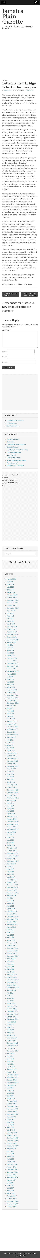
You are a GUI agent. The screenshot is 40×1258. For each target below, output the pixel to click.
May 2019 (10, 808)
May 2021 (10, 745)
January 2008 (11, 1167)
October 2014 (11, 953)
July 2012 (10, 1024)
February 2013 (12, 1006)
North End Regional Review (16, 460)
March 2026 (11, 592)
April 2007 (10, 1191)
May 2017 (10, 872)
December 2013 (12, 980)
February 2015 (12, 943)
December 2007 (12, 1169)
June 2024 (10, 648)
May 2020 (10, 777)
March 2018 (11, 845)
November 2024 (12, 634)
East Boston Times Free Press (17, 450)
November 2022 (12, 698)
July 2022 (10, 708)
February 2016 (12, 911)
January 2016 (11, 914)
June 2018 (10, 837)
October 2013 (11, 985)
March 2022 (11, 719)
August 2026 (11, 579)
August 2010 (11, 1085)
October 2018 (11, 827)
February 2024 (12, 658)
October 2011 (11, 1048)
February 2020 (12, 785)
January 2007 (11, 1198)
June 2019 (10, 806)
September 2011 (12, 1051)
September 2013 (13, 988)
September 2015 (13, 924)
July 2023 (10, 677)
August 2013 (11, 990)
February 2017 (12, 880)
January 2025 (11, 629)
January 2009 (11, 1135)
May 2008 (10, 1156)
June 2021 (10, 742)
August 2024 (11, 642)
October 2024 (11, 637)
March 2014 (11, 972)
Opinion (4, 80)
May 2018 (10, 840)
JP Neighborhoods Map (15, 420)
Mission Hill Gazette (14, 458)
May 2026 (10, 587)
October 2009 (11, 1112)
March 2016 (11, 909)
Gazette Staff (7, 90)
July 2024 (10, 645)
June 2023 (10, 679)
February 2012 (12, 1038)
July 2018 (10, 835)
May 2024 (10, 650)
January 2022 (11, 724)
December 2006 (12, 1201)
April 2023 (10, 684)
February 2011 (12, 1069)
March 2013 (11, 1003)
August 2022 (11, 705)
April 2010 (10, 1096)
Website (5, 362)
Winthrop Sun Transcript (15, 465)
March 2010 (11, 1098)
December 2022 (12, 695)
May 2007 (10, 1188)
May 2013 (10, 998)
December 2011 (12, 1043)
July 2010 (10, 1088)
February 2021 (12, 753)
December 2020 (12, 758)
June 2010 (10, 1090)
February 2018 (12, 848)
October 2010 (11, 1080)
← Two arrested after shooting (10, 294)
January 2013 (11, 1009)
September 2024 (13, 640)
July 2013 (10, 993)
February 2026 (12, 595)
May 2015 (10, 935)
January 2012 (11, 1040)
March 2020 (11, 782)
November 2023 (12, 666)
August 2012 (11, 1022)
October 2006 (11, 1206)
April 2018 (10, 843)
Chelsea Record (12, 447)
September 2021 (13, 734)
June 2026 (10, 584)
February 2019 (12, 816)
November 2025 (12, 603)
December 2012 (12, 1011)
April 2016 (10, 906)
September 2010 (13, 1082)
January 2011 (11, 1072)
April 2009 (10, 1127)
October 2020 (11, 764)
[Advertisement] (20, 57)
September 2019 (13, 798)
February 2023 (12, 690)
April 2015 (10, 937)
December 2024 (12, 632)
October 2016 (11, 890)
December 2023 (12, 663)
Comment (6, 330)
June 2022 (10, 711)
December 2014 (12, 948)
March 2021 (11, 750)
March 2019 (11, 814)
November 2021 (12, 729)
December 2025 (12, 600)
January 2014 (11, 977)
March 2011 (11, 1067)
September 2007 (13, 1177)
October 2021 (11, 732)
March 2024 (11, 656)
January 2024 (11, 661)
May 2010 (10, 1093)
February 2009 (12, 1133)
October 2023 (11, 669)
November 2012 (12, 1014)
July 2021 (10, 740)
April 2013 (10, 1001)
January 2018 (11, 851)
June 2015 (10, 932)
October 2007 (11, 1175)
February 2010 (12, 1101)
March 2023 (11, 687)
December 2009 (12, 1106)
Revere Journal (12, 463)
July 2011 (10, 1056)
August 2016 (11, 895)
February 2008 (12, 1164)
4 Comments (29, 90)
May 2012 (10, 1030)
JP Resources (12, 423)
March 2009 (11, 1130)
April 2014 (10, 969)
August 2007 (11, 1180)
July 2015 (10, 930)
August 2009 (11, 1117)
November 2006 (12, 1204)
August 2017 (11, 864)
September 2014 (13, 956)
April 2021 (10, 748)
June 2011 (10, 1059)
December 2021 (12, 727)
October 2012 (11, 1017)
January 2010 (11, 1104)
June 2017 (10, 869)
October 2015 (11, 922)
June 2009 (10, 1122)
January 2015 (11, 945)
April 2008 (10, 1159)
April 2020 (10, 779)
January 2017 (11, 882)
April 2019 (10, 811)
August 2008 (11, 1148)
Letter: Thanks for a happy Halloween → (30, 294)
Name (4, 351)
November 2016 (12, 887)
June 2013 (10, 995)
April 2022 (10, 716)
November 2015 (12, 919)
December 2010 (12, 1075)
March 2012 (11, 1035)
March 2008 (11, 1162)
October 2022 (11, 700)
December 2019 (12, 790)
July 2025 (10, 613)
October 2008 (11, 1143)
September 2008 (13, 1146)
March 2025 (11, 624)
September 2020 (13, 766)
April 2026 (10, 590)
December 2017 (12, 853)
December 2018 (12, 822)
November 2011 (12, 1046)
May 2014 (10, 966)
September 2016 (13, 893)
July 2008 (10, 1151)
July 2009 (10, 1119)
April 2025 (10, 621)
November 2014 (12, 951)
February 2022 (12, 721)
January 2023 (11, 692)
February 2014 (12, 974)
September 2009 (13, 1114)
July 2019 (10, 803)
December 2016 (12, 885)
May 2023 (10, 682)
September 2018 (13, 829)
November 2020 (12, 761)
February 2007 (12, 1196)
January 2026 (11, 597)
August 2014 (11, 959)
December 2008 (12, 1138)
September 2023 (13, 671)
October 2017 (11, 858)
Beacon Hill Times (13, 439)
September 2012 (13, 1019)
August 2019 (11, 800)
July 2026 (10, 582)
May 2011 (10, 1061)
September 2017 (13, 861)
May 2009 (10, 1125)
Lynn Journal (11, 455)
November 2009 (12, 1109)
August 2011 (11, 1053)
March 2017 (11, 877)
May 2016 (10, 903)
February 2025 (12, 626)
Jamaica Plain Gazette (13, 16)
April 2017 (10, 874)
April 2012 (10, 1032)
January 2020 (11, 787)
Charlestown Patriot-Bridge (16, 444)
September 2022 (13, 703)
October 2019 (11, 795)
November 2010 (12, 1077)
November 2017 (12, 856)
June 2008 (10, 1154)
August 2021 (11, 737)
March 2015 (11, 940)
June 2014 (10, 964)
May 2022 (10, 713)
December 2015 (12, 916)
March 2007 (11, 1193)
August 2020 (11, 769)
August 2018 (11, 832)
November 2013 (12, 982)
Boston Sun (11, 442)
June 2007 (10, 1185)
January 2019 (11, 819)
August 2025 (11, 611)
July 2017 (10, 866)
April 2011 (10, 1064)
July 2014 (10, 961)
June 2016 (10, 901)
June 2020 (10, 774)
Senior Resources (13, 426)
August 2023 (11, 674)
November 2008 (12, 1141)
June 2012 (10, 1027)
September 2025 (13, 608)
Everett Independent (14, 452)
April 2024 (10, 653)
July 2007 (10, 1183)
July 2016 (10, 898)
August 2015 (11, 927)
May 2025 (10, 619)
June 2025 (10, 616)
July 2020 (10, 771)
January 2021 (11, 756)
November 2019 (12, 793)
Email (4, 357)
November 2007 (12, 1172)
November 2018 (12, 824)
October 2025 (11, 605)
